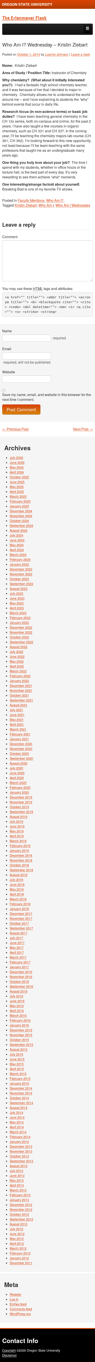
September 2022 (21, 642)
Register (15, 1294)
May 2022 (17, 661)
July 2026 (16, 457)
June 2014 (17, 1117)
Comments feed (21, 1309)
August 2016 (18, 991)
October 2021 (19, 695)
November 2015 (21, 1035)
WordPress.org (20, 1314)
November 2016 (21, 976)
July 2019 (16, 821)
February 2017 (20, 962)
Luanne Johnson (56, 54)
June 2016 (17, 1001)
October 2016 (19, 981)
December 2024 (21, 511)
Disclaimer (9, 1355)
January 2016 (19, 1025)
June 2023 (17, 598)
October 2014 (19, 1098)
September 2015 (21, 1044)
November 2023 (21, 574)
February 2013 (20, 1195)
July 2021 (16, 710)
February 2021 (20, 734)
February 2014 (20, 1136)
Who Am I (46, 205)
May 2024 (17, 545)
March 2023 (18, 613)
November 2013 (21, 1151)
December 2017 (21, 913)
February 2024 (20, 559)
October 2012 (19, 1214)
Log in (14, 1299)
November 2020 (21, 748)
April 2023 (17, 608)
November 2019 (21, 802)
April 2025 (17, 491)
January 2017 (19, 967)
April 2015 (17, 1069)
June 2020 (17, 773)
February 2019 (20, 845)
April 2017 (17, 952)
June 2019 (17, 826)
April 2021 (17, 724)
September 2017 (21, 928)
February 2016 (20, 1020)
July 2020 (16, 768)
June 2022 (17, 656)
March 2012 (18, 1248)
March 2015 (18, 1073)
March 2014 (18, 1132)
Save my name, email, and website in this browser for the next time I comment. (46, 397)
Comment (9, 236)
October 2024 (19, 520)
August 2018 (18, 875)
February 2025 (20, 501)
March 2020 (18, 782)
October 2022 (19, 637)
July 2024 (16, 535)
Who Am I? (54, 200)
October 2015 (19, 1039)
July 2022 (16, 651)
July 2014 (16, 1112)
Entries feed (18, 1304)
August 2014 (18, 1107)
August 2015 (18, 1049)
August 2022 (18, 647)
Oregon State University (27, 4)
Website (8, 372)
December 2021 (21, 685)
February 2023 (20, 617)
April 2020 (17, 777)
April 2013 (17, 1185)
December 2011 (21, 1263)
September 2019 (21, 811)
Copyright (9, 1350)
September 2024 (21, 525)
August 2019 (18, 816)
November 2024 (21, 516)
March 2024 (18, 554)
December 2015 (21, 1030)
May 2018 (17, 889)
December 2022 (21, 627)
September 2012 (21, 1219)
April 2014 (17, 1127)
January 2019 (19, 850)
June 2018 (17, 884)
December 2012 (21, 1204)
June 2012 (17, 1233)
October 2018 (19, 865)
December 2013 (21, 1146)
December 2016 (21, 972)
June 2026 (17, 462)
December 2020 (21, 744)
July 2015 (16, 1054)
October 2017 (19, 923)
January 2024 (19, 564)
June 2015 (17, 1059)
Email (6, 348)
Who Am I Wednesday (72, 205)
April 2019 (17, 836)
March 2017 (18, 957)
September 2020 (21, 758)
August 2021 (18, 705)
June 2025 (17, 482)
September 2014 (21, 1102)
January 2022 (19, 680)
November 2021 (21, 690)
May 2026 (17, 467)
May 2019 (17, 831)
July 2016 (16, 996)
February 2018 (20, 904)
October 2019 (19, 807)
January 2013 (19, 1200)
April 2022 (17, 666)
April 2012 (17, 1243)
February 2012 (20, 1253)
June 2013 (17, 1175)
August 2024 (18, 530)
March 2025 (18, 496)
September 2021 (21, 700)
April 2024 (17, 549)
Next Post (83, 429)
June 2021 (17, 714)
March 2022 (18, 671)
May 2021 (17, 719)
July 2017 (16, 938)
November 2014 (21, 1093)
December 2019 (21, 797)
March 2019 (18, 841)
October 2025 (19, 477)
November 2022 (21, 632)
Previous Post (15, 429)
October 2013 (19, 1156)
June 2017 (17, 942)
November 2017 (21, 918)
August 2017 (18, 933)
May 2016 (17, 1005)
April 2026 (17, 472)
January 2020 (19, 792)
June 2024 (17, 540)
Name (7, 331)
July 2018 (16, 879)
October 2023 (19, 579)
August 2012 (18, 1224)
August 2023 (18, 588)
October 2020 (19, 753)
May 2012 (17, 1238)
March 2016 (18, 1015)
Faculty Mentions (31, 200)
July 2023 (16, 593)
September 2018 (21, 870)
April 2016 (17, 1010)
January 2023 (19, 622)
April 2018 (17, 894)
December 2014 (21, 1088)
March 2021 (18, 729)
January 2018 (19, 908)
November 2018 (21, 860)
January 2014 (19, 1141)
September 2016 (21, 986)
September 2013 (21, 1161)
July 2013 (16, 1170)
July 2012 (16, 1229)
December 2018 (21, 855)
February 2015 (20, 1078)
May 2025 (17, 486)
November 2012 (21, 1209)
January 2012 (19, 1258)
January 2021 (19, 739)
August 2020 (18, 763)
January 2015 (19, 1083)
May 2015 (17, 1064)
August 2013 (18, 1166)
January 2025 (19, 506)
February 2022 (20, 676)
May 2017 (17, 947)
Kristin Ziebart (26, 205)
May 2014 (17, 1122)
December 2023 (21, 569)
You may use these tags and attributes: (37, 288)
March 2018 (18, 899)
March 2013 (18, 1190)
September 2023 (21, 583)
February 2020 (20, 787)
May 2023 (17, 603)
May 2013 (17, 1180)
